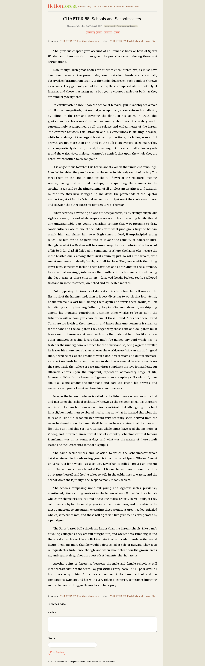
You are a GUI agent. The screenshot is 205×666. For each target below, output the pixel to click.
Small (99, 32)
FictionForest (62, 6)
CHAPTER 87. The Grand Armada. (80, 41)
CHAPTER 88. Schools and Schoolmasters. (119, 6)
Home (81, 6)
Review (52, 612)
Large (117, 32)
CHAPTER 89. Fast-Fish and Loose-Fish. (133, 41)
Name (51, 638)
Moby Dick (90, 6)
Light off (90, 32)
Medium (108, 32)
